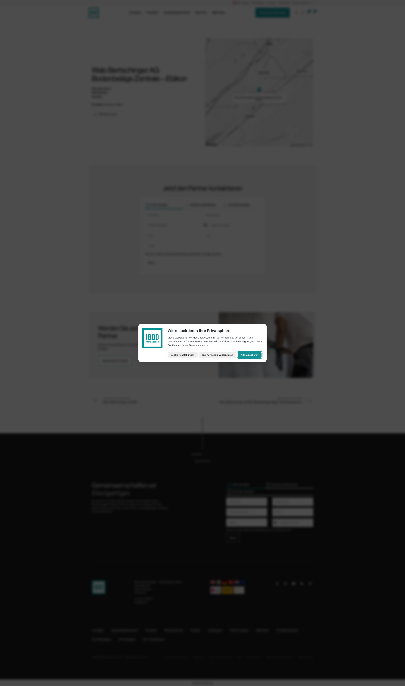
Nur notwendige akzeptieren (217, 355)
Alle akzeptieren (249, 355)
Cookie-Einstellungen (182, 355)
